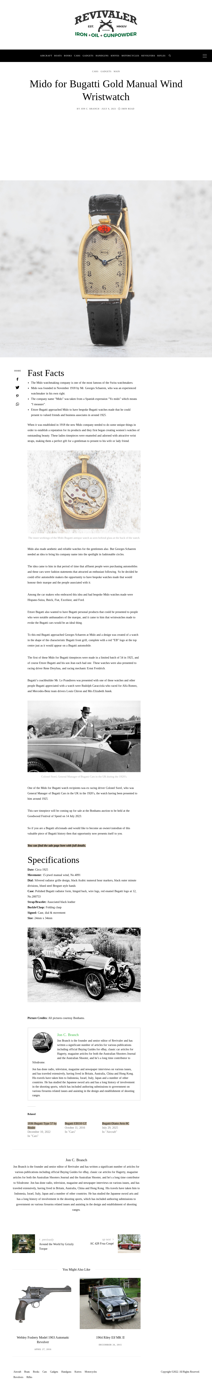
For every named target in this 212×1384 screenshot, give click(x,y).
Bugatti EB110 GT (76, 1123)
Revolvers (148, 56)
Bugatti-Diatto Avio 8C (115, 1123)
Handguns (102, 56)
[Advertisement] (106, 143)
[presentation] (21, 1310)
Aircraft (46, 56)
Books (68, 56)
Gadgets (88, 56)
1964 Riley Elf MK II (110, 1337)
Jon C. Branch (90, 109)
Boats (58, 56)
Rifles (161, 56)
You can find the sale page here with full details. (57, 845)
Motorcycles (130, 56)
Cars (77, 56)
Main (117, 71)
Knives (115, 56)
